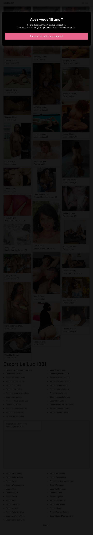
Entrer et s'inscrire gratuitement (46, 36)
